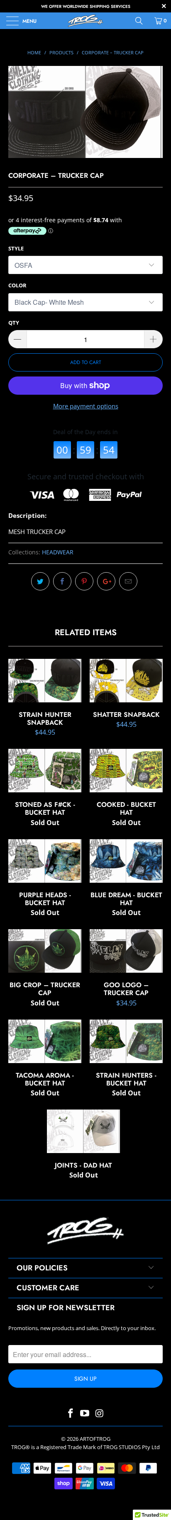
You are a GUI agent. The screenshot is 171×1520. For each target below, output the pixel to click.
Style (16, 248)
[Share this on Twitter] (40, 581)
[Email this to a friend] (128, 581)
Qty (13, 322)
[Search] (141, 20)
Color (17, 285)
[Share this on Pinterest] (84, 581)
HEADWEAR (57, 552)
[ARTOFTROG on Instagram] (99, 1413)
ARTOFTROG (95, 1438)
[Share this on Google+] (106, 581)
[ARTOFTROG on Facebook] (70, 1413)
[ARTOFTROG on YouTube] (85, 1413)
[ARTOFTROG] (85, 20)
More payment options (85, 406)
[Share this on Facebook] (62, 581)
